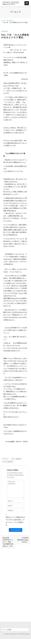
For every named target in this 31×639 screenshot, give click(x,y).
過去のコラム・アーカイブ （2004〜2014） (13, 563)
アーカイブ (10, 20)
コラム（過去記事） (16, 458)
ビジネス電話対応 (9, 461)
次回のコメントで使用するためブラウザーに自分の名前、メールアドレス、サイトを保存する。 (15, 521)
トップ (3, 20)
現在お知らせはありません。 (22, 540)
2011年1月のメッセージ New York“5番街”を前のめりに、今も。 (8, 542)
